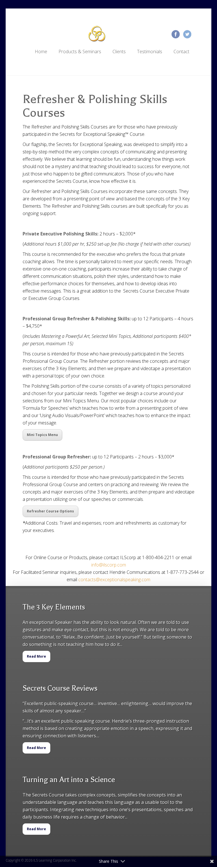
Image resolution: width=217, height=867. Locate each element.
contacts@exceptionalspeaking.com (114, 579)
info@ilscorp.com (108, 565)
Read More (36, 656)
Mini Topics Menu (42, 434)
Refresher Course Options (50, 511)
